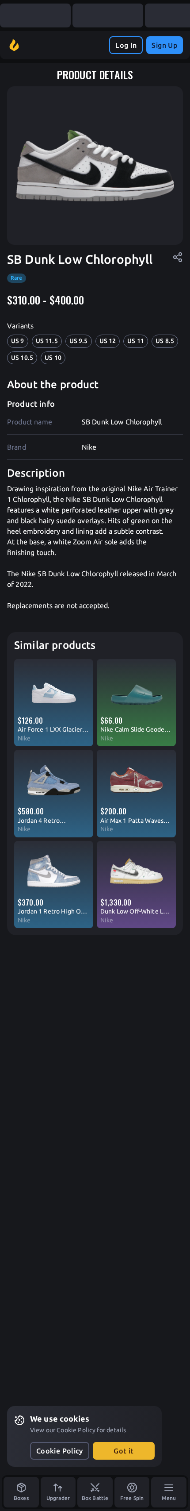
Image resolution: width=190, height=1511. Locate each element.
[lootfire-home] (14, 45)
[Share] (177, 257)
